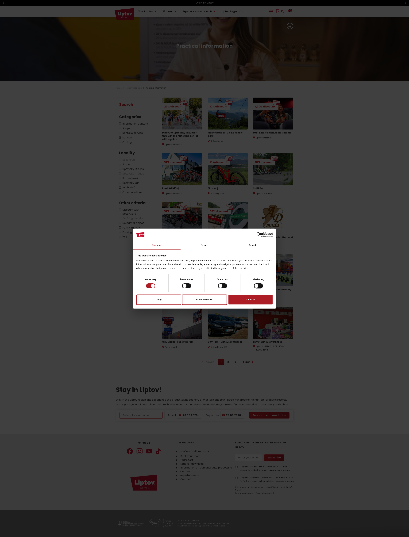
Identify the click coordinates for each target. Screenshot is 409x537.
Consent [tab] (156, 245)
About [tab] (252, 245)
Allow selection (204, 299)
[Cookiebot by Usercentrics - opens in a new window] (259, 234)
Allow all (250, 299)
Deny (159, 299)
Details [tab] (204, 245)
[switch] (186, 285)
